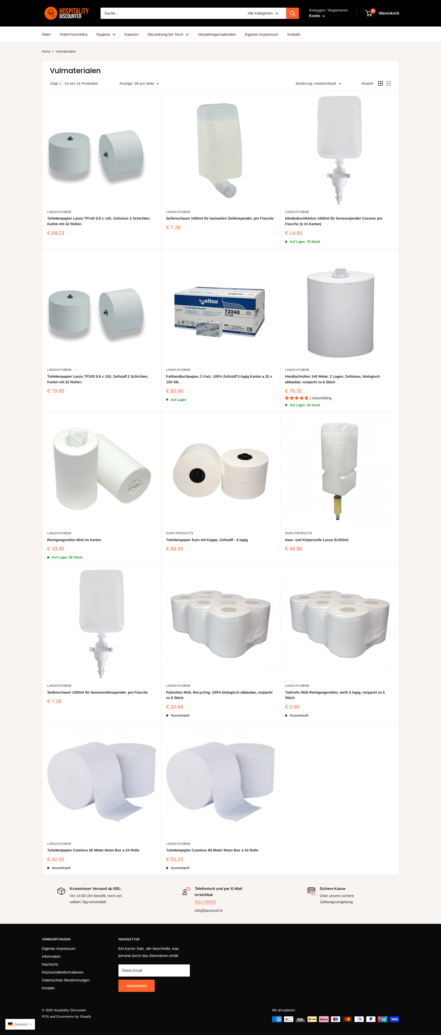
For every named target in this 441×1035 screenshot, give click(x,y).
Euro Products (179, 533)
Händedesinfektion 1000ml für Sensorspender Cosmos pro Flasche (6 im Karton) (333, 221)
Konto (315, 16)
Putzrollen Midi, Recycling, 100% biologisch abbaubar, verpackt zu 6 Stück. (219, 695)
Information (51, 956)
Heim (46, 34)
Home (46, 51)
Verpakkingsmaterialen (217, 34)
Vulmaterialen (66, 51)
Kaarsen (132, 34)
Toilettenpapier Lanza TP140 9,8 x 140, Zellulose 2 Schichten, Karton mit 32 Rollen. (98, 221)
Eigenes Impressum (261, 34)
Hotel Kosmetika (73, 34)
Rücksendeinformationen (62, 972)
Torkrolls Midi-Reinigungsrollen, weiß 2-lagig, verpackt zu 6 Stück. (335, 695)
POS (45, 1016)
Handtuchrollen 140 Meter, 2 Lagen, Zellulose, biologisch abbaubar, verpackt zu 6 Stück (332, 379)
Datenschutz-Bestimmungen (66, 980)
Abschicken (136, 985)
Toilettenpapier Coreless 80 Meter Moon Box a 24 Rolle (212, 850)
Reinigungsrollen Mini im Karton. (74, 540)
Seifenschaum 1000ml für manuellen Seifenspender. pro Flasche (220, 218)
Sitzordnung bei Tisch (165, 34)
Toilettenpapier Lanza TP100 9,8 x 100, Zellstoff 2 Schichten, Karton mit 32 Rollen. (97, 379)
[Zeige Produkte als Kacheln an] (380, 83)
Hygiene (103, 34)
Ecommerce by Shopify (73, 1016)
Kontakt (293, 34)
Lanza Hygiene (59, 212)
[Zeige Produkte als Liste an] (389, 83)
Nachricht (50, 964)
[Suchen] (292, 13)
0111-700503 (205, 902)
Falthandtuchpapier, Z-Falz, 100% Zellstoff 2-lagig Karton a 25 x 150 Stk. (219, 379)
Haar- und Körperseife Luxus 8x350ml (316, 540)
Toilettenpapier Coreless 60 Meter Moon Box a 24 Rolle (93, 850)
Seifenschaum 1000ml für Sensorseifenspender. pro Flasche (97, 692)
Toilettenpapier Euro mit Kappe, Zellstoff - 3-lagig (207, 540)
